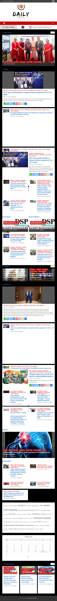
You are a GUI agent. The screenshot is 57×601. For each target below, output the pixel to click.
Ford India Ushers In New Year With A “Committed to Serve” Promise (28, 579)
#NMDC (47, 505)
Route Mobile (21, 529)
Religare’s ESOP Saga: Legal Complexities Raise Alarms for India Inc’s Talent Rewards (45, 241)
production (42, 525)
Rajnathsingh (6, 529)
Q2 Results (47, 525)
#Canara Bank (13, 505)
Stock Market (14, 223)
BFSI (5, 221)
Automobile (7, 569)
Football (24, 514)
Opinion (39, 109)
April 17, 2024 (13, 190)
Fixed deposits (19, 514)
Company (17, 180)
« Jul (28, 556)
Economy (24, 247)
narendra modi (45, 521)
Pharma (43, 109)
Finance (40, 370)
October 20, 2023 (14, 210)
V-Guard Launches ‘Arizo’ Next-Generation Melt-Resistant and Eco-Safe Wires (18, 186)
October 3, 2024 (41, 245)
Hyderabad (22, 62)
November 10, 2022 (41, 419)
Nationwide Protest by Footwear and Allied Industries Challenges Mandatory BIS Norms (44, 207)
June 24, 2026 (40, 486)
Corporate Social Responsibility (26, 510)
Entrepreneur (45, 200)
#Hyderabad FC (35, 505)
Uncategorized (14, 467)
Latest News (29, 62)
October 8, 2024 (14, 116)
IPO (25, 518)
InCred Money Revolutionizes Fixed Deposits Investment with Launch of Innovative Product (18, 399)
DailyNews (12, 63)
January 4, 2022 (25, 584)
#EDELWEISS (28, 505)
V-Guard (37, 529)
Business (5, 90)
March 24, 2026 (7, 96)
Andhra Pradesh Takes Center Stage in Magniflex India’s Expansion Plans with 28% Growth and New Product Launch (44, 190)
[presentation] (52, 33)
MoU (36, 522)
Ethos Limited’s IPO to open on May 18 (17, 454)
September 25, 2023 (42, 402)
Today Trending (38, 62)
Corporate (11, 90)
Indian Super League (7, 518)
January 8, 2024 (41, 196)
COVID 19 (37, 510)
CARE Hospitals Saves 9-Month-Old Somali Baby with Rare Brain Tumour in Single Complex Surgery (18, 472)
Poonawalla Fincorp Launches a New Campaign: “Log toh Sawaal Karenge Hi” (43, 398)
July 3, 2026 (6, 307)
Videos (14, 452)
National (39, 235)
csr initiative (43, 510)
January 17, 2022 (7, 584)
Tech (42, 90)
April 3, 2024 (13, 404)
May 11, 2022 (6, 456)
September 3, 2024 (14, 258)
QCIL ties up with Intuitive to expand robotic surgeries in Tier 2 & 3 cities (40, 160)
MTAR (39, 522)
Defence (49, 510)
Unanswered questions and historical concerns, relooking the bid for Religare (18, 254)
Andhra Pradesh (41, 180)
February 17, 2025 (14, 242)
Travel (14, 573)
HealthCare (36, 514)
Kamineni (31, 518)
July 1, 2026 (6, 63)
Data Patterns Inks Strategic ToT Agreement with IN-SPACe (16, 206)
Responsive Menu (53, 1)
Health (6, 62)
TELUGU (46, 90)
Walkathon (41, 529)
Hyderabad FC (50, 514)
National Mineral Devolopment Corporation (18, 525)
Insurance (14, 518)
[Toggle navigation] (4, 23)
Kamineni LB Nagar (7, 521)
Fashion (39, 201)
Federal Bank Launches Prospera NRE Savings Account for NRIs (18, 239)
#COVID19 (22, 506)
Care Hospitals (10, 510)
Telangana (42, 571)
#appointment (6, 505)
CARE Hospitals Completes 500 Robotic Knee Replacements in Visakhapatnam (13, 494)
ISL (27, 518)
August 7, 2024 (32, 378)
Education (5, 514)
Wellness (48, 184)
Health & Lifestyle (13, 62)
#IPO (41, 506)
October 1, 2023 (41, 211)
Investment (17, 221)
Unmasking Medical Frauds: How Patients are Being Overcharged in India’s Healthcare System (31, 113)
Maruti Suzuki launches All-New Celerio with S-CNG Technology (9, 579)
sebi (25, 529)
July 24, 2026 (13, 477)
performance (37, 525)
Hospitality (50, 181)
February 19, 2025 (7, 230)
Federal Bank (12, 514)
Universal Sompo (31, 529)
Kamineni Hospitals (42, 518)
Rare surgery (13, 529)
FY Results (28, 514)
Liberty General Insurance (17, 521)
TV (46, 393)
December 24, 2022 (15, 424)
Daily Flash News (33, 598)
